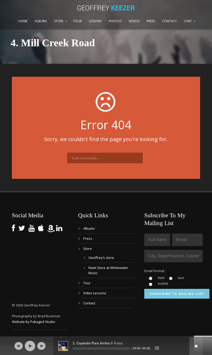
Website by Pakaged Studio (33, 321)
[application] (106, 346)
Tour (77, 21)
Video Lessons (94, 293)
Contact (169, 21)
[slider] (101, 348)
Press (151, 21)
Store (58, 21)
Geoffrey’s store (101, 257)
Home (22, 21)
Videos (134, 21)
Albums (41, 21)
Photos (115, 21)
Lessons (95, 21)
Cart (188, 21)
